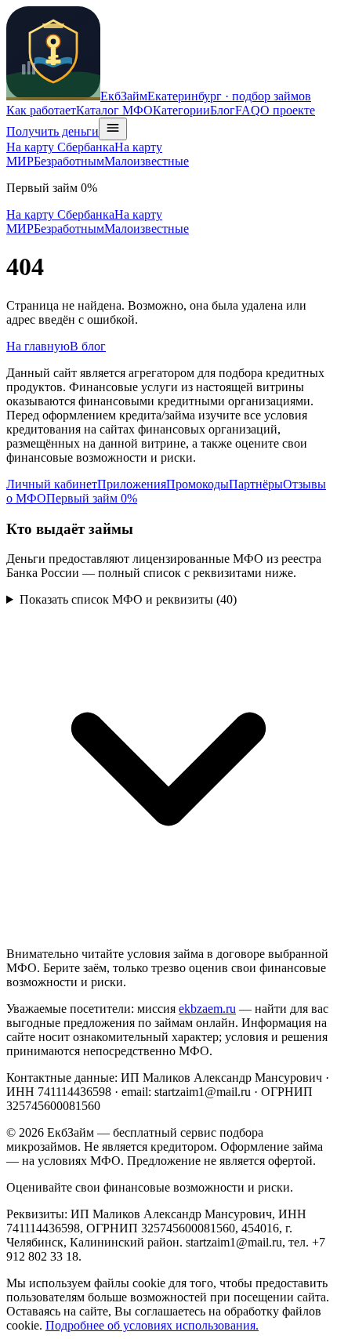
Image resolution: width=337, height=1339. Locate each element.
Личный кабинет (51, 484)
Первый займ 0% (91, 498)
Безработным (69, 161)
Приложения (131, 484)
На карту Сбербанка (60, 147)
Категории (181, 110)
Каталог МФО (114, 110)
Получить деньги (52, 131)
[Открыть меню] (113, 129)
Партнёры (256, 484)
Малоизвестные (146, 161)
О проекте (287, 110)
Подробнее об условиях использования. (152, 1325)
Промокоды (197, 484)
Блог (222, 110)
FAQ (247, 110)
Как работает (41, 110)
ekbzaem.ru (207, 1008)
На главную (38, 346)
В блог (88, 346)
